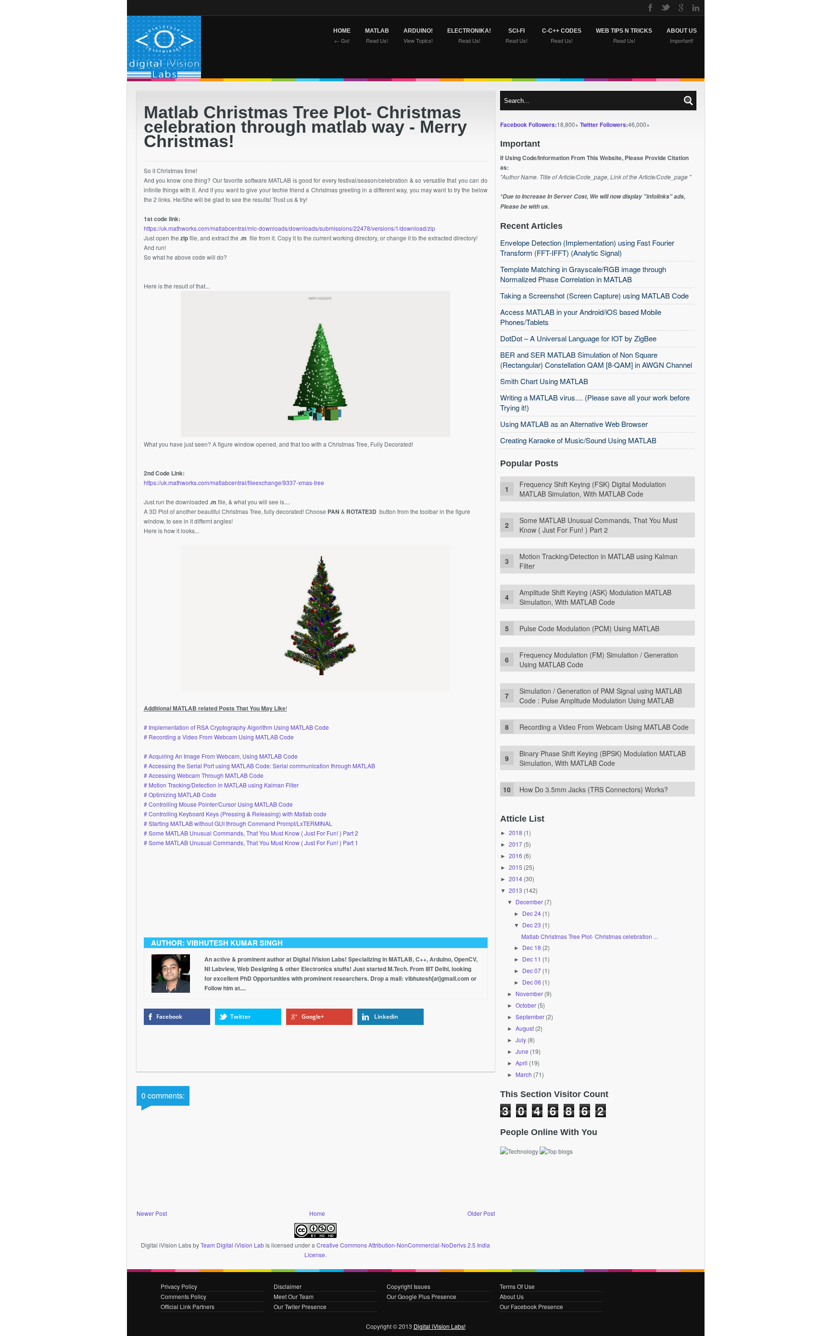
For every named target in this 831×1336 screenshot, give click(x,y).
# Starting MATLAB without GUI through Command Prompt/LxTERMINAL (238, 823)
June (522, 1051)
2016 (515, 855)
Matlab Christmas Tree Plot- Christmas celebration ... (589, 936)
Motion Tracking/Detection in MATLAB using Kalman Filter (598, 561)
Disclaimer (288, 1286)
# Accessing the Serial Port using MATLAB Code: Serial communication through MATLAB (259, 766)
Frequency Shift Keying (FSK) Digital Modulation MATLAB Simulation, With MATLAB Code (592, 489)
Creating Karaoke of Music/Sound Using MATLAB (578, 440)
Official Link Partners (187, 1306)
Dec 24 (531, 913)
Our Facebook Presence (531, 1306)
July (521, 1040)
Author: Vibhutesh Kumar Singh (217, 942)
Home (317, 1213)
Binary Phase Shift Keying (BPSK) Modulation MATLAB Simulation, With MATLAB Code (602, 758)
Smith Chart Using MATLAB (544, 381)
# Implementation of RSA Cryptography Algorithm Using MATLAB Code (236, 727)
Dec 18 (531, 947)
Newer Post (152, 1213)
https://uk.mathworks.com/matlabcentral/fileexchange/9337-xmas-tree (234, 482)
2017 (515, 844)
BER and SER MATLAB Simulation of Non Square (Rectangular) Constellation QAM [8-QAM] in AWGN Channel (596, 360)
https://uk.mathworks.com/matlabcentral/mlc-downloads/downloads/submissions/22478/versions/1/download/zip (289, 228)
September (530, 1016)
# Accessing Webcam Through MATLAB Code (204, 775)
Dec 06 (531, 982)
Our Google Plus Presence (421, 1296)
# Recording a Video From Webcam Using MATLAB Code (219, 737)
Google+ (313, 1016)
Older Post (481, 1213)
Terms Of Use (517, 1286)
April (522, 1063)
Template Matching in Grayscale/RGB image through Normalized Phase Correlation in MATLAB (583, 274)
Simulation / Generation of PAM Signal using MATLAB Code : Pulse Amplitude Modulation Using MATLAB (600, 695)
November (529, 993)
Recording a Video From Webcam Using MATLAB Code (604, 727)
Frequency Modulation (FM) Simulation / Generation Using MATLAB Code (598, 659)
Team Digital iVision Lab (232, 1245)
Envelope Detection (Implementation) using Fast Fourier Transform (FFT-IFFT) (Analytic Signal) (587, 247)
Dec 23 (531, 925)
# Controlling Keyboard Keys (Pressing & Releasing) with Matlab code (236, 814)
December (529, 902)
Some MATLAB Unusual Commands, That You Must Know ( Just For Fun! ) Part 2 (598, 525)
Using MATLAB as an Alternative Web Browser (574, 424)
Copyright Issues (408, 1286)
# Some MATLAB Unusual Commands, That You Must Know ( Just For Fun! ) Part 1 (252, 842)
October (526, 1005)
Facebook (169, 1016)
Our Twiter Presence (300, 1306)
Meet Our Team (294, 1296)
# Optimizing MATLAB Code (180, 794)
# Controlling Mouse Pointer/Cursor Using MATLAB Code (218, 804)
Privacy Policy (179, 1286)
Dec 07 (531, 970)
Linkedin (386, 1016)
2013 (515, 890)
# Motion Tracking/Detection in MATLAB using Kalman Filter (221, 785)
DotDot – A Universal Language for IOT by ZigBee (578, 338)
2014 (515, 878)
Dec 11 (531, 959)
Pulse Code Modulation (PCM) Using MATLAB (589, 628)
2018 (515, 832)
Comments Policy (183, 1296)
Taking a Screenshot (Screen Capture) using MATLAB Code (594, 295)
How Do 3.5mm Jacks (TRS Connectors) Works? (593, 789)
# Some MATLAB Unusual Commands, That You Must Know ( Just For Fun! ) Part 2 (251, 833)
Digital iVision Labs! (440, 1326)
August (525, 1028)
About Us (512, 1296)
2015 (515, 867)
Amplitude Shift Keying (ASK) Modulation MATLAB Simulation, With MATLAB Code (595, 597)
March (524, 1074)
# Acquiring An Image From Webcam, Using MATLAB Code (221, 756)
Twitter (240, 1016)
